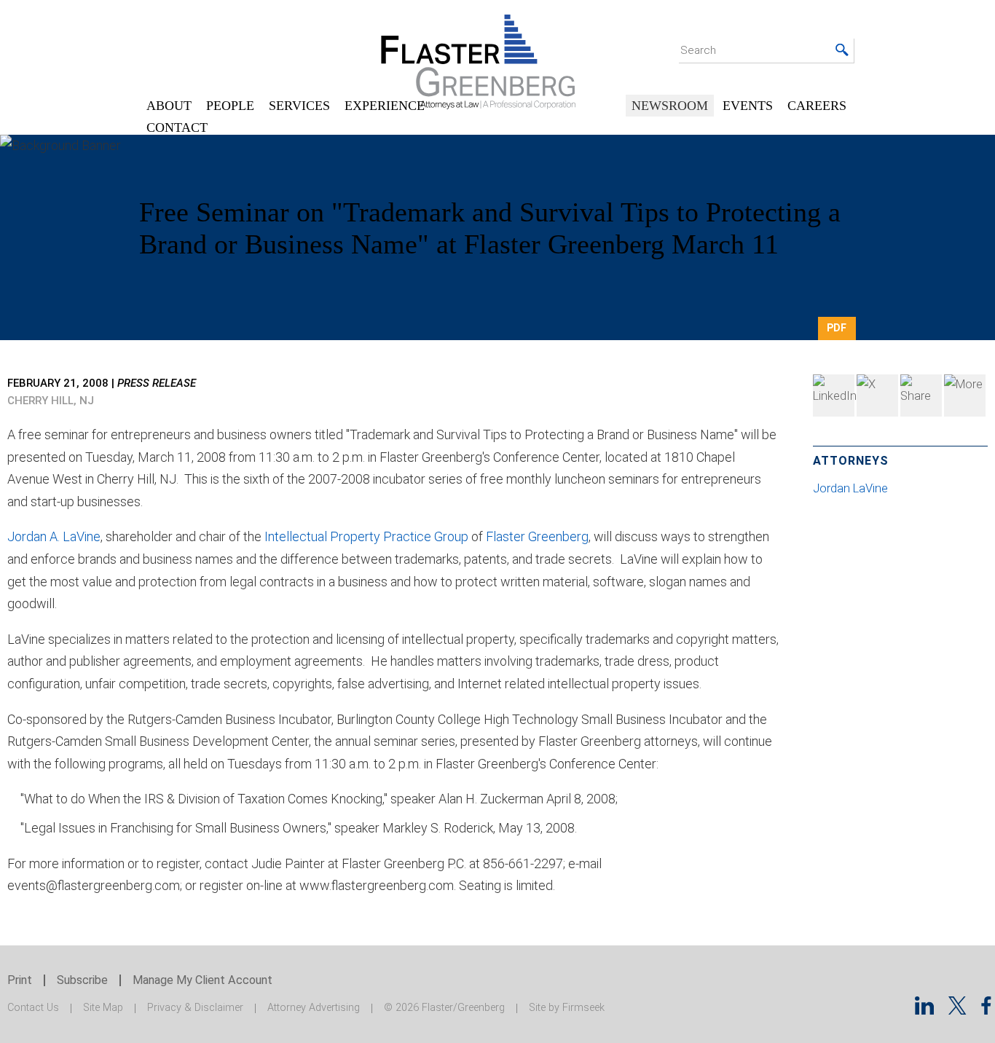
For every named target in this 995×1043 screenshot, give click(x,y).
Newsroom (670, 105)
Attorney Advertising (313, 1007)
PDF (836, 328)
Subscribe (82, 980)
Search (698, 50)
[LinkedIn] (833, 395)
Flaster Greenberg (537, 536)
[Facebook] (921, 395)
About (169, 105)
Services (299, 105)
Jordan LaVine (852, 488)
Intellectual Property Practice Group (366, 536)
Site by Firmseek (567, 1007)
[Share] (965, 395)
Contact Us (33, 1007)
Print (19, 980)
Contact (177, 127)
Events (748, 105)
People (230, 105)
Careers (816, 105)
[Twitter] (877, 395)
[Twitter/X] (957, 1010)
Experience (385, 105)
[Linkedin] (924, 1010)
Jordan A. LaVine (54, 536)
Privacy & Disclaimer (195, 1007)
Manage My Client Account (202, 980)
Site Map (103, 1007)
